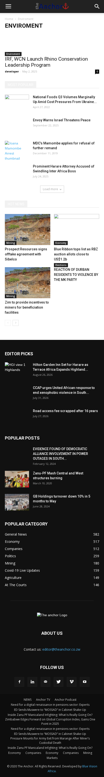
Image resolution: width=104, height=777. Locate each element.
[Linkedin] (32, 682)
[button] (97, 6)
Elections (61, 265)
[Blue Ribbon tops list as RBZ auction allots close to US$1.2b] (76, 229)
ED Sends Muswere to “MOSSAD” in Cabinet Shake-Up (50, 710)
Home (9, 19)
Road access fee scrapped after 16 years (65, 411)
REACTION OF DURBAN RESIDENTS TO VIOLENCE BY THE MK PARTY (76, 275)
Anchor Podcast (65, 700)
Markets (52, 758)
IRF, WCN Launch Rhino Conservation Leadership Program (46, 62)
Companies (33, 753)
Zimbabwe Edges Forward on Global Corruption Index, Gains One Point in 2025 (50, 721)
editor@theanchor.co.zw (61, 649)
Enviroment (13, 54)
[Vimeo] (71, 682)
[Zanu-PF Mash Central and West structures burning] (17, 479)
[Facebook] (19, 682)
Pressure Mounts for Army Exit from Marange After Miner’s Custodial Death (50, 740)
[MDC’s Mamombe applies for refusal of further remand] (17, 151)
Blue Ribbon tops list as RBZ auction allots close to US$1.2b (76, 254)
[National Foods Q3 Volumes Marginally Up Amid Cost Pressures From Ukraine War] (17, 103)
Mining (10, 243)
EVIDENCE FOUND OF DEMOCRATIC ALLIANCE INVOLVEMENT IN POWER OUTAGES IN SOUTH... (60, 453)
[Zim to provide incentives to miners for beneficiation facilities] (27, 282)
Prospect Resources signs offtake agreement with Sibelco (26, 254)
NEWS (27, 700)
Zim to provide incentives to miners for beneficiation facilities (27, 307)
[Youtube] (84, 682)
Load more (50, 189)
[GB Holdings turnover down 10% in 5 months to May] (17, 502)
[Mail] (45, 682)
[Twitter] (58, 682)
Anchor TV (43, 700)
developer (12, 71)
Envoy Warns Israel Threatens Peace (61, 120)
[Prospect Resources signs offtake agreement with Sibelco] (27, 229)
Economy (60, 243)
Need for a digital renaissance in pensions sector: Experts (50, 705)
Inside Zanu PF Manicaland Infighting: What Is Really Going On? (50, 715)
